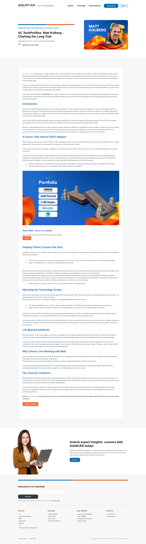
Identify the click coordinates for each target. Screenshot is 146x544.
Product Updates (53, 514)
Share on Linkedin (30, 404)
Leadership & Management (84, 514)
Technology (81, 6)
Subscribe (28, 496)
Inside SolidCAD (95, 6)
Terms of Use (32, 538)
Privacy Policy (56, 500)
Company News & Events (84, 518)
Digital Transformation (25, 516)
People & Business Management (28, 527)
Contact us (75, 460)
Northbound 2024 (28, 74)
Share (27, 238)
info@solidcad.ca (111, 516)
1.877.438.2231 (111, 514)
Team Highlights (81, 516)
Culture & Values (82, 521)
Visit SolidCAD (111, 6)
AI (19, 514)
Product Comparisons (54, 521)
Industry (71, 6)
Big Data (21, 523)
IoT (20, 525)
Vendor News (52, 516)
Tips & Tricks (51, 518)
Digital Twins (22, 521)
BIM (20, 518)
